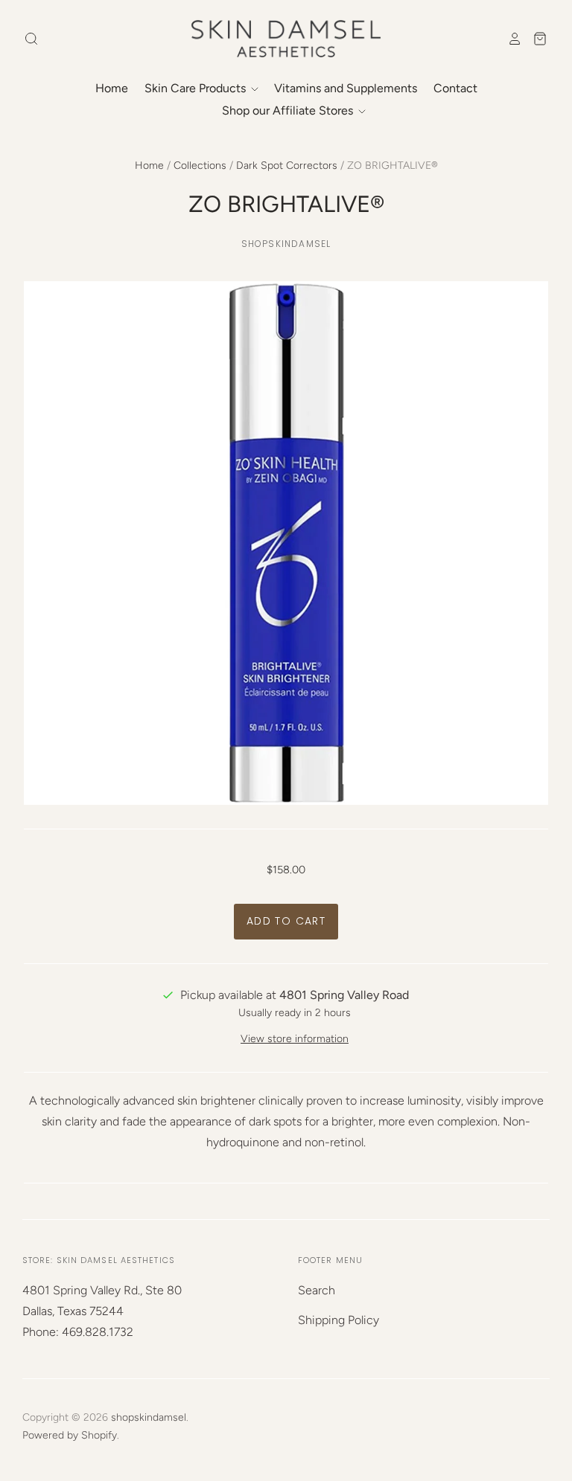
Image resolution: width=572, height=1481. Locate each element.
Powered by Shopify (69, 1435)
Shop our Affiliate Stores (289, 110)
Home (111, 88)
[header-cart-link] (535, 38)
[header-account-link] (510, 38)
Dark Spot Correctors (286, 165)
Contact (455, 88)
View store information (295, 1038)
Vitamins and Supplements (345, 88)
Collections (200, 165)
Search (316, 1290)
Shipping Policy (338, 1320)
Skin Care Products (196, 88)
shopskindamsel (286, 243)
